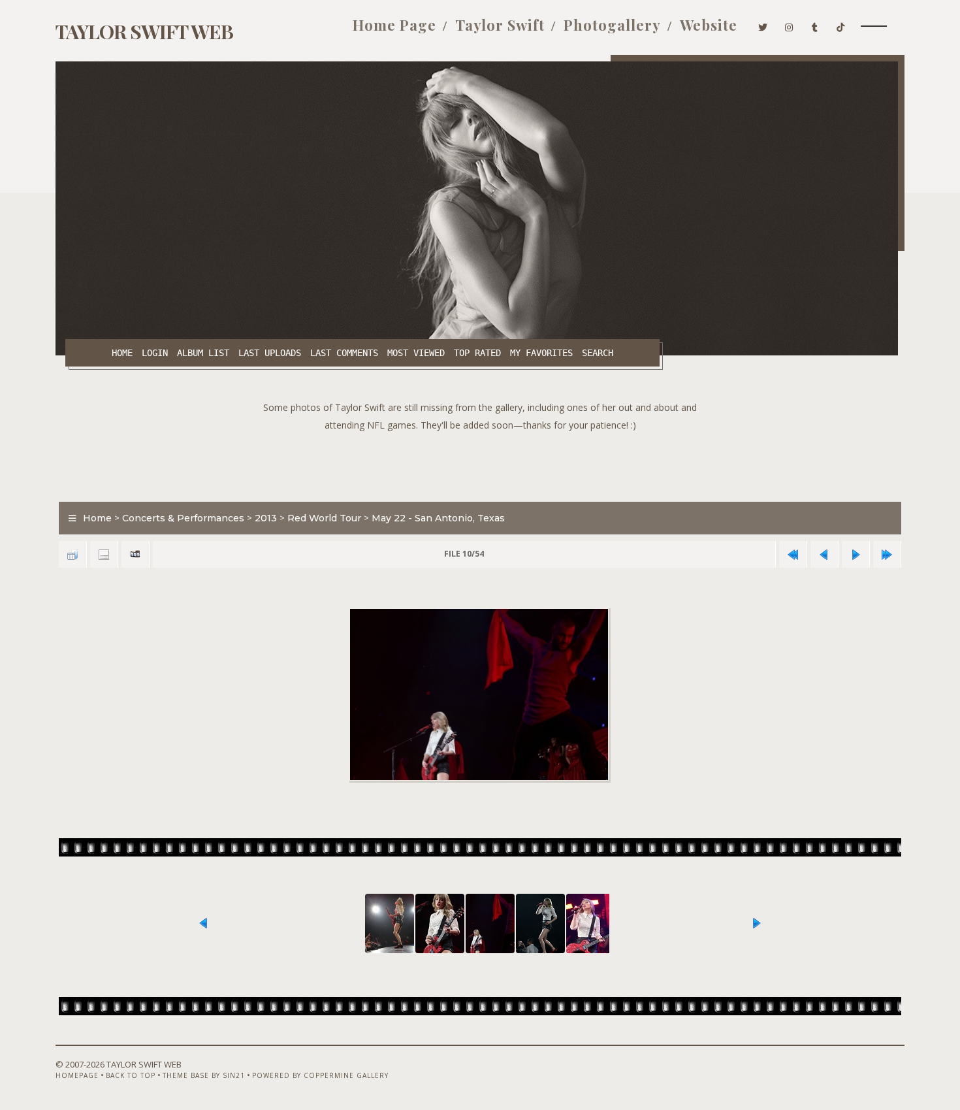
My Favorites (541, 353)
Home (122, 353)
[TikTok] (841, 25)
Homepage (77, 1075)
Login (155, 353)
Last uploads (269, 353)
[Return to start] (792, 554)
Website (708, 25)
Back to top (130, 1075)
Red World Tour (324, 518)
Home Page (394, 25)
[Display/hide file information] (103, 554)
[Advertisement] (480, 463)
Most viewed (416, 353)
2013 (266, 518)
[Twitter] (763, 25)
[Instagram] (789, 25)
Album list (203, 353)
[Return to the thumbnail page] (72, 554)
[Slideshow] (135, 554)
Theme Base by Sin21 (204, 1075)
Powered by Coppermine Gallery (320, 1075)
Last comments (344, 353)
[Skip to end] (886, 554)
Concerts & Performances (183, 518)
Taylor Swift (500, 25)
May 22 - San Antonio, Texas (438, 518)
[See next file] (855, 554)
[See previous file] (824, 554)
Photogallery (612, 25)
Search (597, 353)
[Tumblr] (815, 25)
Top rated (477, 353)
